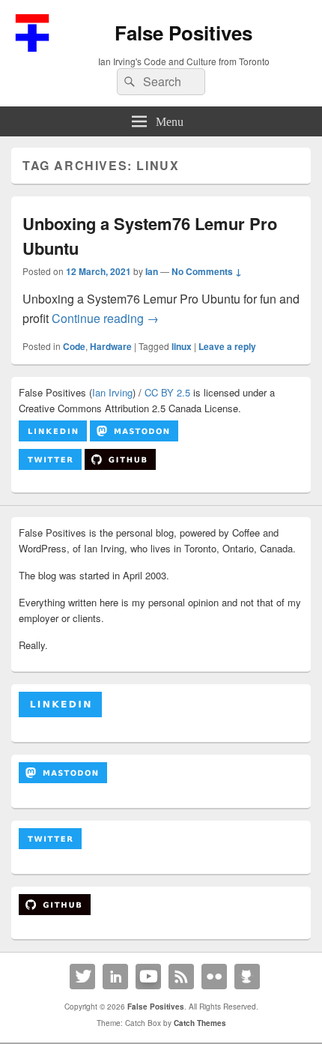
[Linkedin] (115, 976)
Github (247, 976)
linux (181, 346)
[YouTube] (148, 976)
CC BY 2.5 (167, 392)
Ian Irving (112, 392)
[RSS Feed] (181, 976)
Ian (151, 271)
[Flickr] (214, 976)
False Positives (183, 32)
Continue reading (105, 318)
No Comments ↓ (206, 271)
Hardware (111, 346)
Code (74, 346)
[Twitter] (82, 976)
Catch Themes (200, 1023)
